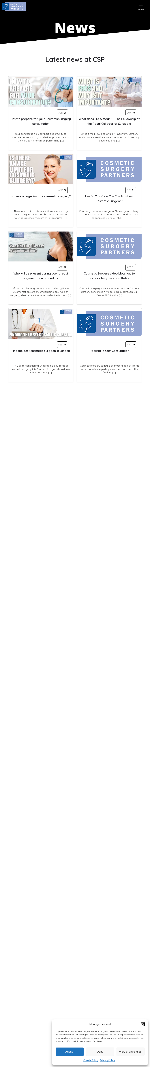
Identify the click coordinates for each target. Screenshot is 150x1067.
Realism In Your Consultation (109, 351)
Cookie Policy (90, 1060)
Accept (69, 1051)
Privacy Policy (107, 1060)
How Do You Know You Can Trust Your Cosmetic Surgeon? (109, 198)
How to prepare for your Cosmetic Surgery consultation (41, 121)
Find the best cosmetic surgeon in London (41, 351)
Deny (100, 1051)
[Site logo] (14, 7)
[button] (143, 1024)
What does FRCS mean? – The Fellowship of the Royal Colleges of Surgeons (109, 121)
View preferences (130, 1051)
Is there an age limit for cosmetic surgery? (41, 196)
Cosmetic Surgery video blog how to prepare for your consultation (109, 276)
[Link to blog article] (40, 91)
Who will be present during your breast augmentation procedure (41, 276)
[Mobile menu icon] (141, 5)
